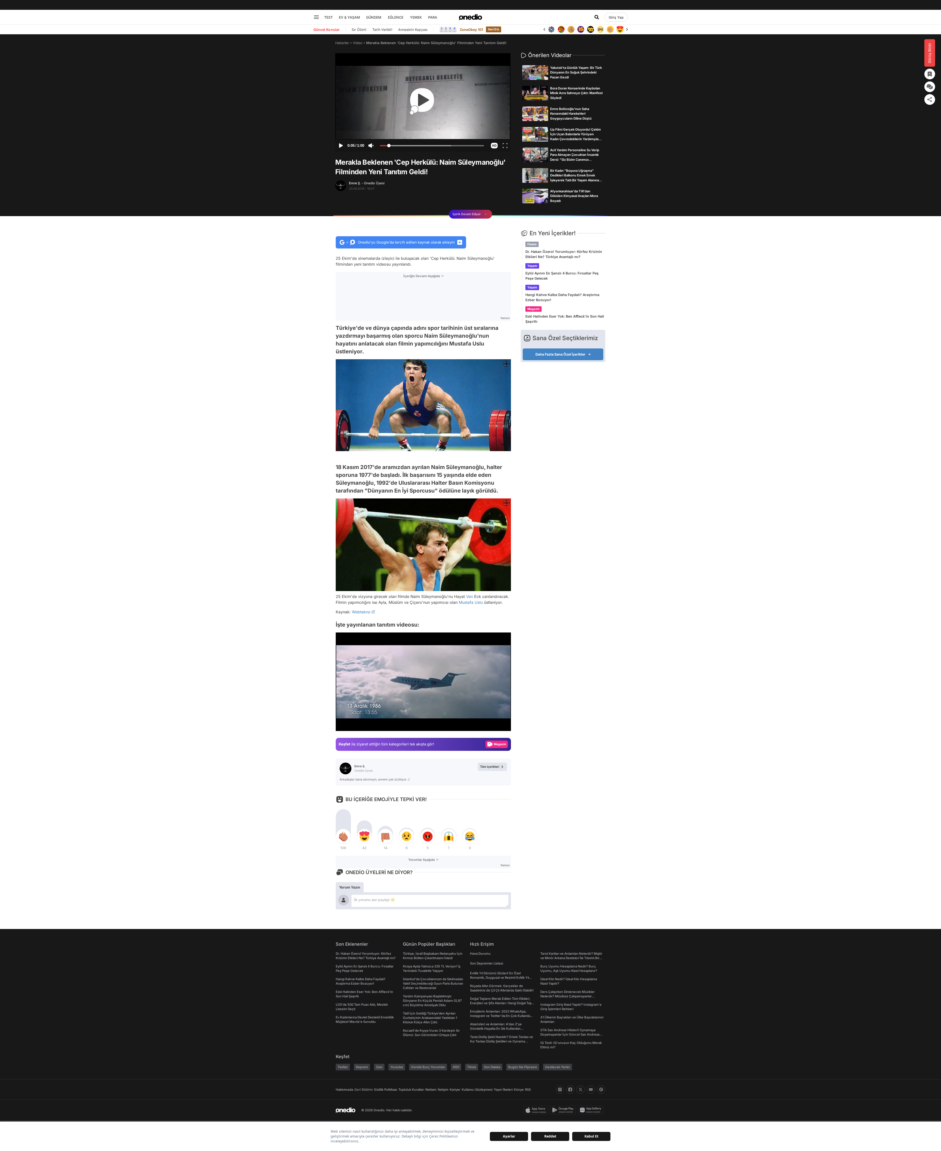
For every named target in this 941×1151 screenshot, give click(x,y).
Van (469, 596)
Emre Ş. (366, 183)
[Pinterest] (601, 1089)
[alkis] (600, 29)
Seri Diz (493, 29)
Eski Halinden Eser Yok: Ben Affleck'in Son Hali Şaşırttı (564, 318)
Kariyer (455, 1089)
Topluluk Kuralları (411, 1089)
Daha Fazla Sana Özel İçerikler (560, 354)
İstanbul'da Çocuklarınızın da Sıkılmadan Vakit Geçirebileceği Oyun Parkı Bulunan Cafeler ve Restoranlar (433, 983)
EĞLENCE (395, 17)
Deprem (362, 1067)
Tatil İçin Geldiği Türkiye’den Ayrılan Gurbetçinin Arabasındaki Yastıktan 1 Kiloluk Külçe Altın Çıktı (430, 1017)
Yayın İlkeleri (503, 1089)
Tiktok (471, 1067)
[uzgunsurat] (620, 29)
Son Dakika (492, 1067)
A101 (456, 1067)
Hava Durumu (480, 953)
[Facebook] (570, 1089)
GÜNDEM (373, 17)
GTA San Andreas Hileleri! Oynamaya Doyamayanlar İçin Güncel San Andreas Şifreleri (570, 1034)
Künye (519, 1089)
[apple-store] (536, 1110)
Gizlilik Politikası (385, 1089)
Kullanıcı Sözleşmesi (477, 1089)
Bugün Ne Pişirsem (522, 1067)
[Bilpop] (571, 29)
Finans (532, 244)
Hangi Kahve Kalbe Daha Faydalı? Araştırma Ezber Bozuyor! (562, 297)
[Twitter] (580, 1089)
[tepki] (343, 836)
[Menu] (316, 17)
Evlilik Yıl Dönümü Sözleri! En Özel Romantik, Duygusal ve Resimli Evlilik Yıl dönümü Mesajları (499, 977)
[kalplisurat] (610, 29)
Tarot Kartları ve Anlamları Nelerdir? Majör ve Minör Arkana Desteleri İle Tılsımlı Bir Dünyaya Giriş (571, 958)
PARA (432, 17)
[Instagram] (560, 1089)
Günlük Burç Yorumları (428, 1067)
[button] (494, 145)
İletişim (443, 1089)
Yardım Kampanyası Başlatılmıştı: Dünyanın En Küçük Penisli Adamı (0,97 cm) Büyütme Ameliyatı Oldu (432, 1000)
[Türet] (551, 29)
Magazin (533, 309)
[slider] (432, 146)
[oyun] (590, 29)
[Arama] (597, 17)
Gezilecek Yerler (557, 1067)
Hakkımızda (344, 1089)
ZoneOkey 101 (471, 29)
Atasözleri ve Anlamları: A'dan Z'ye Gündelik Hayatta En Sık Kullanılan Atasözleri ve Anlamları (496, 1028)
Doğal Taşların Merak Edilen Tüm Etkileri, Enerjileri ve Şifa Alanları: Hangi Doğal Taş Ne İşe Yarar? (501, 1003)
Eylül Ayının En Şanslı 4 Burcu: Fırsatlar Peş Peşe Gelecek (562, 275)
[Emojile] (581, 29)
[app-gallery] (591, 1110)
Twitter (343, 1067)
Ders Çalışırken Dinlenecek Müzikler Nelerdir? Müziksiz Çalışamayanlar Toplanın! (567, 996)
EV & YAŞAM (349, 17)
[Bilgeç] (561, 29)
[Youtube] (591, 1089)
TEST (328, 17)
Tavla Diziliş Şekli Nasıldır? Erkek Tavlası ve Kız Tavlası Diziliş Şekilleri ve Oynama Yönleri (501, 1041)
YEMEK (416, 17)
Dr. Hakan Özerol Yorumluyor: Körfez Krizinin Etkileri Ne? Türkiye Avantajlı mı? (563, 254)
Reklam (430, 1089)
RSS (528, 1089)
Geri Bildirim (363, 1089)
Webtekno (361, 611)
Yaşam (532, 266)
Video (357, 43)
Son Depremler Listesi (486, 963)
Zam (379, 1067)
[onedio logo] (470, 17)
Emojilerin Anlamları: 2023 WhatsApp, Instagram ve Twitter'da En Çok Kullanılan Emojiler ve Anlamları (501, 1015)
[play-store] (564, 1110)
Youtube (396, 1067)
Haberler (342, 43)
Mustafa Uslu (471, 602)
